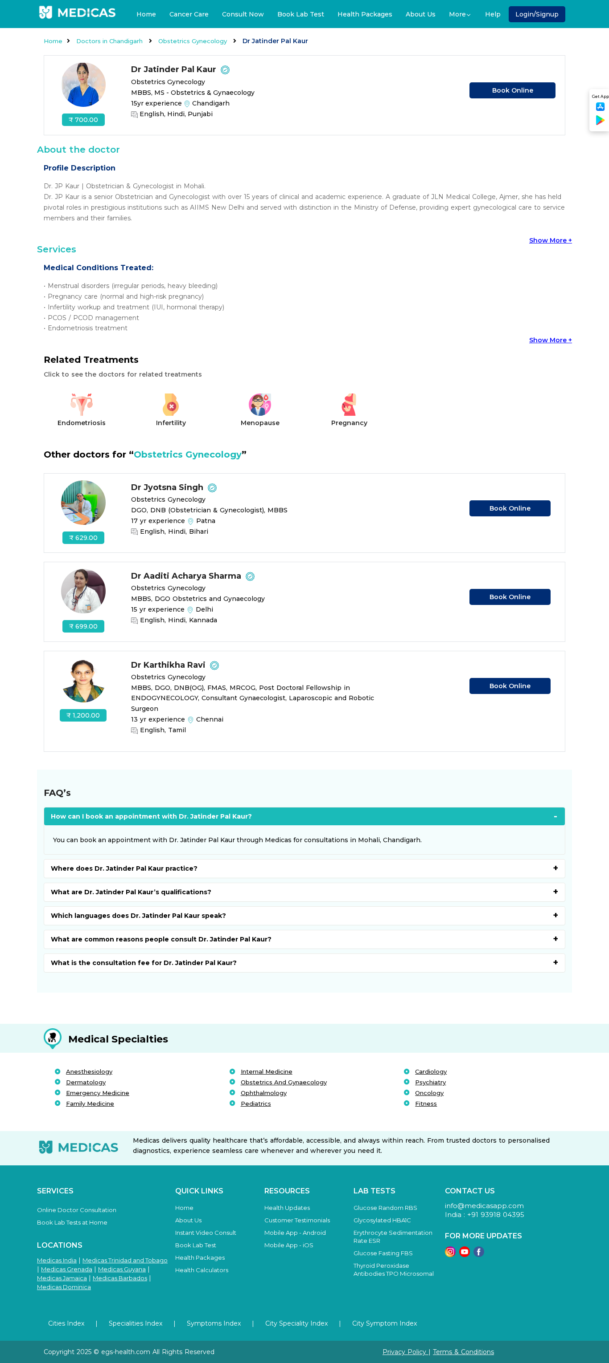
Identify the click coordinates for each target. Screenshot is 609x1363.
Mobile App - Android (295, 1232)
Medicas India (57, 1260)
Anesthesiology (89, 1071)
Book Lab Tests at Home (72, 1222)
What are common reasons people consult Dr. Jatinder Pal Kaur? (161, 939)
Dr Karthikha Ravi (169, 665)
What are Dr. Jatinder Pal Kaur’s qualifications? (131, 892)
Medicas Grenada (66, 1269)
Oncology (429, 1092)
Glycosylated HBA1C (382, 1220)
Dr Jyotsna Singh (168, 487)
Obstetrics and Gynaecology (284, 1082)
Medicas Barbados (120, 1278)
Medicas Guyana (122, 1269)
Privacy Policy (405, 1352)
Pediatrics (256, 1103)
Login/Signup (537, 14)
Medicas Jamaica (62, 1278)
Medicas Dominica (64, 1286)
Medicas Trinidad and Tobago (125, 1260)
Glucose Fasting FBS (383, 1253)
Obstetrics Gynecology (193, 41)
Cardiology (431, 1071)
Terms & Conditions (463, 1352)
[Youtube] (464, 1254)
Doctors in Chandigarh (110, 41)
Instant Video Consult (205, 1232)
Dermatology (86, 1082)
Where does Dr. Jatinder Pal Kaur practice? (124, 868)
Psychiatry (430, 1082)
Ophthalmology (264, 1092)
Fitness (426, 1103)
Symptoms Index (214, 1323)
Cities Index (66, 1323)
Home (146, 14)
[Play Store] (600, 123)
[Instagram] (450, 1254)
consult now (243, 14)
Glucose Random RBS (385, 1207)
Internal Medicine (266, 1071)
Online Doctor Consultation (76, 1209)
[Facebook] (478, 1254)
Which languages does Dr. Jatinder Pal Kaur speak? (138, 916)
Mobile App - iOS (288, 1245)
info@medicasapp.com (484, 1205)
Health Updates (287, 1207)
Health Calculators (201, 1270)
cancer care (189, 14)
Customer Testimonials (297, 1220)
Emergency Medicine (97, 1092)
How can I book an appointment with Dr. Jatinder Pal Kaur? (151, 816)
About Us (421, 14)
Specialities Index (135, 1323)
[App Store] (600, 109)
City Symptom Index (384, 1323)
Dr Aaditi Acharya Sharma (187, 576)
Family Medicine (90, 1103)
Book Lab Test (300, 14)
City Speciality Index (296, 1323)
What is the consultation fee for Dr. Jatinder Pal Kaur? (144, 963)
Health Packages (364, 14)
